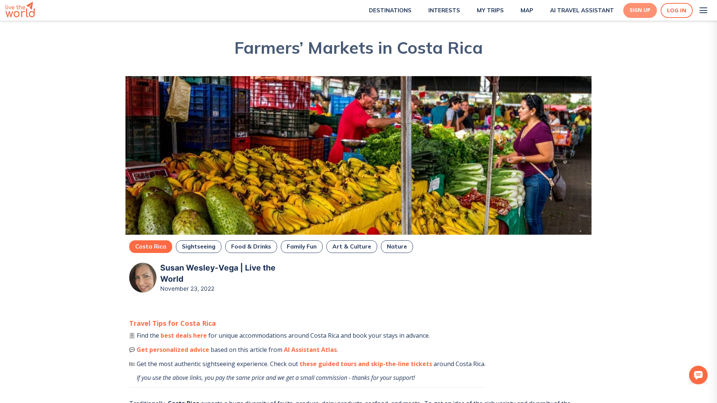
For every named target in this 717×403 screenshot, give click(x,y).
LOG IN (676, 10)
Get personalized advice (173, 350)
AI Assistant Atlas (310, 350)
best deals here (184, 335)
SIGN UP (640, 10)
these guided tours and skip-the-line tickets (365, 364)
